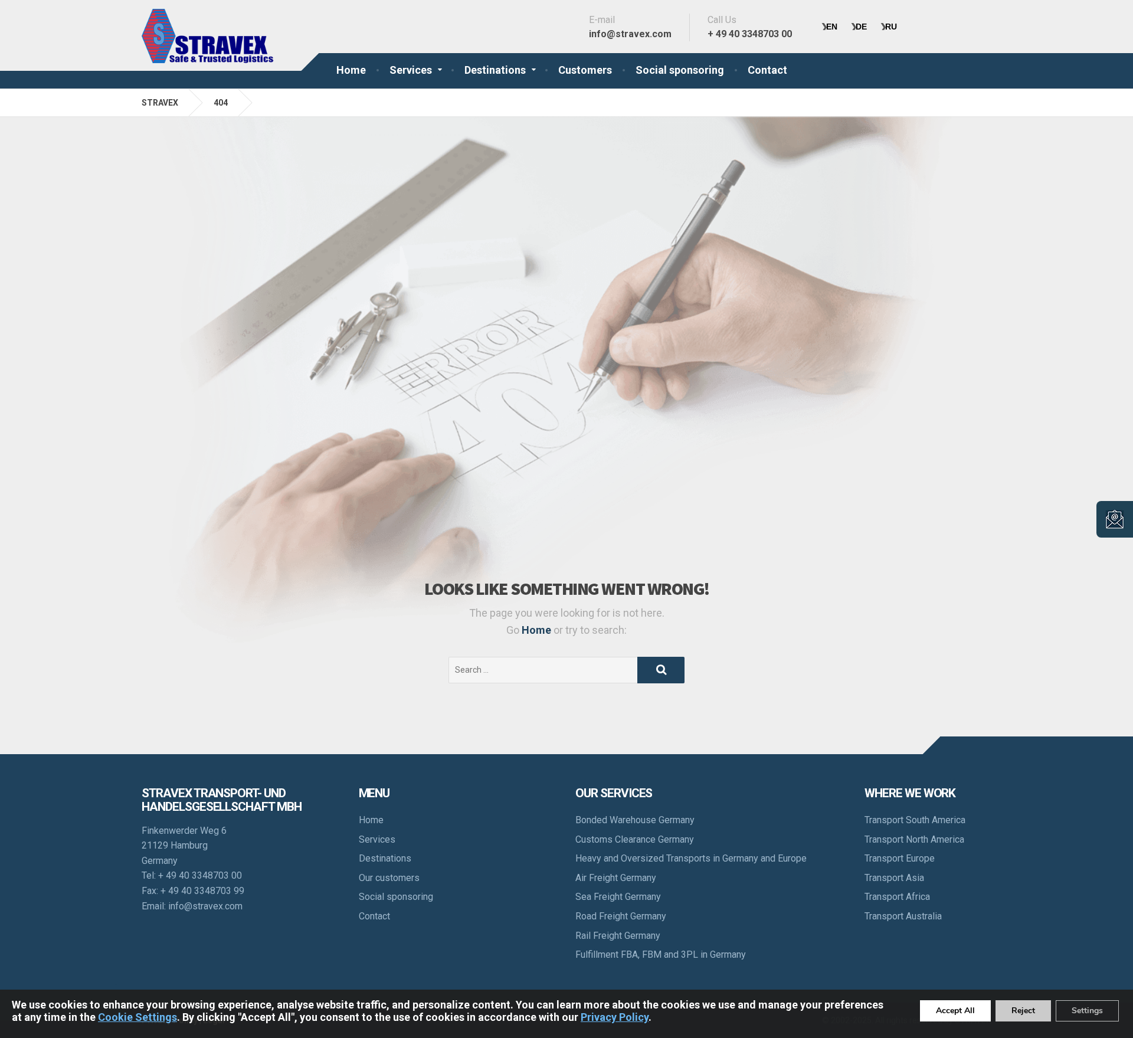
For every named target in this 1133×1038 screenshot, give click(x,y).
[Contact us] (1114, 519)
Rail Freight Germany (617, 935)
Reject (1023, 1010)
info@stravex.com (205, 906)
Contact (767, 70)
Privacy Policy (615, 1017)
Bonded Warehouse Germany (635, 820)
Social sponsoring (680, 70)
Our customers (389, 877)
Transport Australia (903, 916)
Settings (1087, 1010)
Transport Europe (900, 858)
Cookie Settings (137, 1017)
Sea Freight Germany (618, 896)
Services (410, 70)
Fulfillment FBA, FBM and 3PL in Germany (660, 954)
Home (351, 70)
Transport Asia (894, 877)
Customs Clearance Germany (634, 839)
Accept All (955, 1010)
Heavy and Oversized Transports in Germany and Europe (691, 858)
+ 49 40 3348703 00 (200, 875)
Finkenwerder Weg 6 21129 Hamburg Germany (184, 845)
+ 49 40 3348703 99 (202, 890)
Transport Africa (897, 896)
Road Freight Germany (620, 916)
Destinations (495, 70)
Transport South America (915, 820)
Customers (585, 70)
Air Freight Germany (615, 877)
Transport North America (914, 839)
